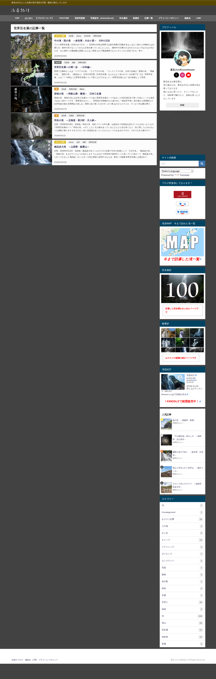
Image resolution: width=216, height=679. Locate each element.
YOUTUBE (64, 18)
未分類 (182, 581)
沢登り (182, 602)
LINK (198, 18)
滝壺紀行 (190, 375)
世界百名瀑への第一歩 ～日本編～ (73, 67)
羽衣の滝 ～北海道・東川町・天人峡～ (75, 120)
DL (182, 505)
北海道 (71, 115)
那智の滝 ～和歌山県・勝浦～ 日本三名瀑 (77, 93)
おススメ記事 (60, 36)
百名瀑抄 (123, 18)
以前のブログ (17, 660)
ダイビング (182, 554)
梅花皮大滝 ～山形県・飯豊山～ (71, 147)
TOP (17, 18)
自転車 (182, 637)
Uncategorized (182, 512)
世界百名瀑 (97, 36)
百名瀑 (71, 36)
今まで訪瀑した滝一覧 (181, 259)
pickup (79, 36)
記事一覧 (149, 18)
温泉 (182, 609)
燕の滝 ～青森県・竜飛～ (184, 420)
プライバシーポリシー (168, 18)
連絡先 (187, 18)
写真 (182, 568)
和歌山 (82, 89)
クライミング (182, 547)
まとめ (58, 62)
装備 (182, 644)
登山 (182, 623)
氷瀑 (182, 595)
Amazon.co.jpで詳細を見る (173, 394)
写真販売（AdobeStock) (102, 18)
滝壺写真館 (80, 18)
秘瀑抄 (136, 18)
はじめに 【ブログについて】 (39, 18)
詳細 (182, 105)
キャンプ (182, 540)
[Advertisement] (182, 134)
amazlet (189, 380)
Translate (184, 175)
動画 (182, 574)
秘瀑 (73, 62)
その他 (182, 526)
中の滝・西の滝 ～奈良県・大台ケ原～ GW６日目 (82, 40)
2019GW (87, 36)
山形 (78, 142)
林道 (182, 588)
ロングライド (182, 561)
